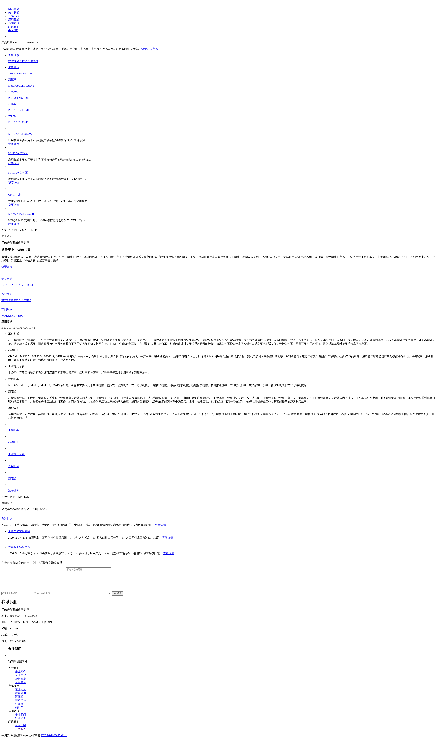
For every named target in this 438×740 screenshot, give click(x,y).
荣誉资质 (20, 678)
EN (16, 30)
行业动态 (20, 718)
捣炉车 (19, 707)
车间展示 (20, 682)
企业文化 (20, 675)
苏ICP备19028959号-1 (54, 735)
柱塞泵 (19, 703)
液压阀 (19, 696)
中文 (11, 30)
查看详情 (6, 266)
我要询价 (13, 143)
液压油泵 (20, 689)
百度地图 (20, 725)
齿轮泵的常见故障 (19, 531)
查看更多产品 (149, 48)
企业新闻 (20, 714)
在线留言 (20, 729)
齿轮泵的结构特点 (19, 547)
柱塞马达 (20, 700)
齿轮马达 (20, 693)
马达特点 (6, 518)
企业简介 (20, 671)
